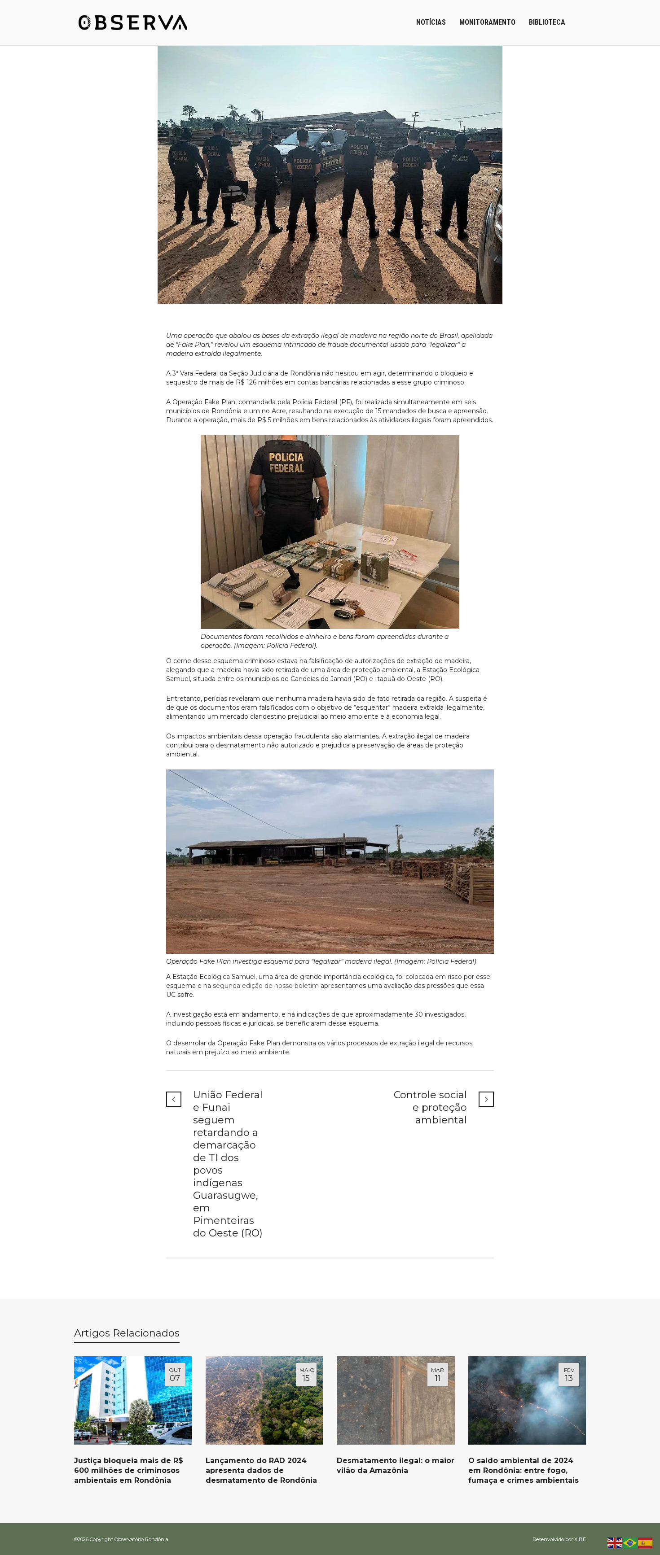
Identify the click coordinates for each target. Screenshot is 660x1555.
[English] (615, 1542)
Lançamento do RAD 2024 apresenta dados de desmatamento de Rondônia (261, 1470)
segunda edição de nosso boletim (266, 986)
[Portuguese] (630, 1542)
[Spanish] (645, 1542)
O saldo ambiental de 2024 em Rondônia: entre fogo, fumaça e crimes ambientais (523, 1470)
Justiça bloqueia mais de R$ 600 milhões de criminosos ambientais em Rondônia (128, 1470)
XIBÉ (580, 1539)
